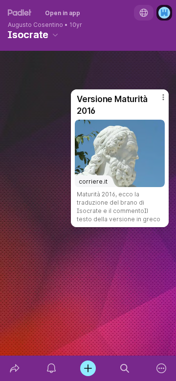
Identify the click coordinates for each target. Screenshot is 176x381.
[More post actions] (157, 101)
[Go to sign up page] (164, 13)
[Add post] (87, 368)
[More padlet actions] (161, 368)
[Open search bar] (124, 368)
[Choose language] (144, 13)
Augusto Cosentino (35, 24)
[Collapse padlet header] (55, 35)
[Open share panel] (14, 368)
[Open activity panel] (51, 368)
